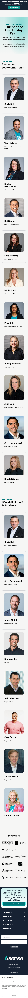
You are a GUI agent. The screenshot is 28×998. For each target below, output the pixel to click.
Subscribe (14, 947)
